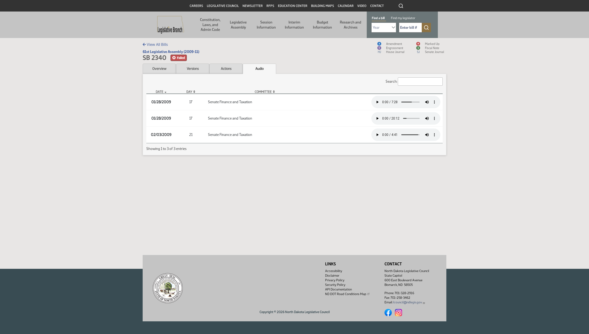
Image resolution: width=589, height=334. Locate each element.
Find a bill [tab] (378, 18)
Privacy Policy (334, 280)
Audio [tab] (259, 69)
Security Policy (335, 285)
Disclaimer (332, 276)
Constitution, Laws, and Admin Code (210, 25)
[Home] (170, 25)
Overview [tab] (159, 69)
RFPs (270, 6)
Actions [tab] (226, 69)
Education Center (292, 6)
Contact (377, 6)
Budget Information (322, 24)
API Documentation (338, 289)
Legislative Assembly (238, 24)
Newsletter (253, 6)
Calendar (346, 6)
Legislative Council (223, 6)
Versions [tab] (193, 69)
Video (362, 6)
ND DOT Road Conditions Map (345, 294)
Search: (391, 81)
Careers (196, 6)
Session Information (266, 24)
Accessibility (333, 271)
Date (159, 92)
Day (189, 92)
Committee (263, 92)
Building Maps (322, 6)
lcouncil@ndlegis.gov (407, 302)
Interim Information (294, 24)
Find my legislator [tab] (403, 18)
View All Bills (157, 44)
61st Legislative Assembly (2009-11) (171, 52)
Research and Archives (350, 24)
